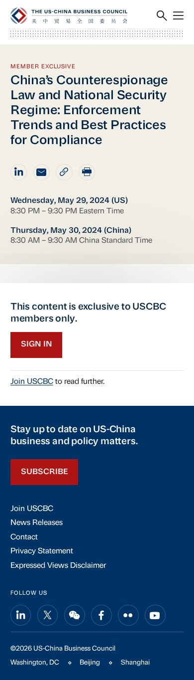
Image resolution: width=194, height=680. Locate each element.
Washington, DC (34, 663)
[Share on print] (87, 172)
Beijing (90, 663)
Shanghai (135, 663)
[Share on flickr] (128, 615)
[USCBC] (68, 15)
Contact (24, 537)
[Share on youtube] (155, 615)
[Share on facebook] (101, 615)
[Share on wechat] (74, 615)
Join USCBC (31, 382)
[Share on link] (64, 172)
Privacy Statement (41, 551)
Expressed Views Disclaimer (58, 566)
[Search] (162, 15)
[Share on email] (41, 172)
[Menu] (178, 15)
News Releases (36, 523)
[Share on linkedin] (18, 172)
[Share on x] (47, 615)
